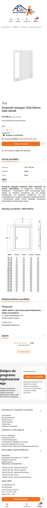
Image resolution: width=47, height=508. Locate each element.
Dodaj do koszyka (21, 144)
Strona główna (6, 27)
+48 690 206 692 (7, 472)
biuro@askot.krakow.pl (10, 325)
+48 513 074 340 (7, 475)
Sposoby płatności (8, 417)
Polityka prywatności (9, 460)
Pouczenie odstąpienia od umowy (13, 444)
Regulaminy (6, 455)
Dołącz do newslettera (34, 377)
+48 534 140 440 (7, 477)
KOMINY (15, 27)
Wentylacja (24, 27)
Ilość (3, 126)
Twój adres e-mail (29, 371)
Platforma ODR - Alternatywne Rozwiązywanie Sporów (20, 446)
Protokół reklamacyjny (9, 440)
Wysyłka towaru (7, 420)
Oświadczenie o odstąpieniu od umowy (15, 442)
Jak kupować (6, 415)
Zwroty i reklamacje (8, 435)
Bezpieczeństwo (7, 462)
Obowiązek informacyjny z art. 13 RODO (15, 457)
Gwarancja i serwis (8, 437)
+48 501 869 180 (7, 470)
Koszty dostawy (7, 422)
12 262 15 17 (7, 322)
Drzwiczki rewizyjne (35, 27)
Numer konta (6, 424)
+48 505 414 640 (7, 467)
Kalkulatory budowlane (9, 426)
